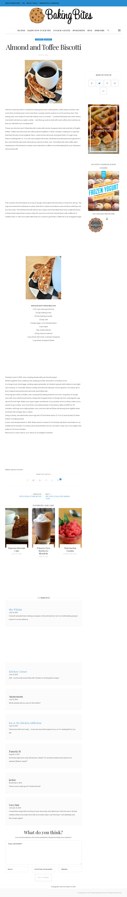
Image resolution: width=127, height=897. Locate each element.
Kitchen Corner (18, 671)
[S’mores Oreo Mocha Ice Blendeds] (43, 528)
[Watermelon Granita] (70, 528)
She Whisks (15, 609)
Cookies (39, 39)
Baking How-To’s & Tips (39, 30)
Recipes (21, 30)
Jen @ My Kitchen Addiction (25, 722)
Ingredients (79, 30)
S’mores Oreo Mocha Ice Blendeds (43, 551)
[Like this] (58, 480)
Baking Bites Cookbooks (49, 3)
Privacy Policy (32, 3)
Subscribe (99, 30)
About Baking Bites (12, 3)
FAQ (23, 3)
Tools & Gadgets (61, 30)
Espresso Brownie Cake (16, 549)
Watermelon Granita (70, 549)
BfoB (89, 30)
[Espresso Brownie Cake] (16, 528)
